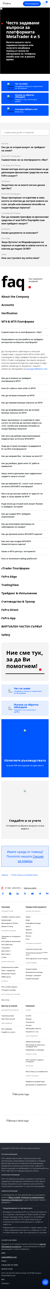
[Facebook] (2, 893)
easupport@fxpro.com (37, 369)
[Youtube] (32, 893)
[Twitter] (25, 893)
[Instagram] (10, 893)
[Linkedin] (17, 893)
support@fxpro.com (9, 1257)
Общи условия (14, 1197)
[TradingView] (47, 893)
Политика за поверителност (32, 1197)
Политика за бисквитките (11, 1200)
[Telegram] (39, 893)
